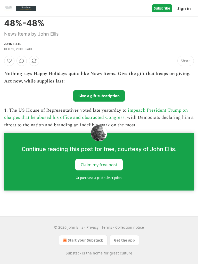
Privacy (92, 227)
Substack (73, 253)
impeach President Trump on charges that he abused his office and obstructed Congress (96, 114)
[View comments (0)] (21, 61)
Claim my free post (99, 165)
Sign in (184, 8)
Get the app (124, 240)
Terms (107, 227)
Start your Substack (85, 240)
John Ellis (12, 44)
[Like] (9, 61)
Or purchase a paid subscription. (99, 178)
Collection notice (129, 227)
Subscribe (162, 8)
